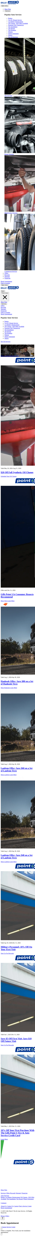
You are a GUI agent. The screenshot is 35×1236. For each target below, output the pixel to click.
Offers (6, 273)
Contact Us (10, 1206)
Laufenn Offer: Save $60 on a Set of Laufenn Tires (16, 769)
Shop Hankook (5, 688)
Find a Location (5, 283)
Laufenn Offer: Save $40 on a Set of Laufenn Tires (16, 856)
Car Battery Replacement (15, 22)
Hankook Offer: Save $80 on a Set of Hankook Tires (17, 682)
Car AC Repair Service (15, 20)
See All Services (13, 37)
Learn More (10, 601)
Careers (16, 1206)
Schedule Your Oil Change (9, 476)
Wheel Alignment (13, 33)
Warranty (7, 276)
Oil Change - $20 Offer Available (18, 23)
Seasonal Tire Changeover (16, 25)
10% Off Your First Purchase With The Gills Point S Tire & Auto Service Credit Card (17, 1133)
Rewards (7, 275)
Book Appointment (6, 281)
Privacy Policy (5, 1216)
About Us (4, 1206)
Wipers (10, 35)
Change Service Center (8, 1227)
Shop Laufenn (5, 775)
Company (4, 1203)
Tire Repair (11, 28)
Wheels (10, 32)
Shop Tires (7, 9)
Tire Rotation (12, 30)
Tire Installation (12, 27)
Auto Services (5, 1195)
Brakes (10, 18)
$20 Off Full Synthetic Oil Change (17, 472)
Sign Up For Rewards (7, 953)
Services (7, 11)
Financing (7, 278)
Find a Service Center (25, 1206)
